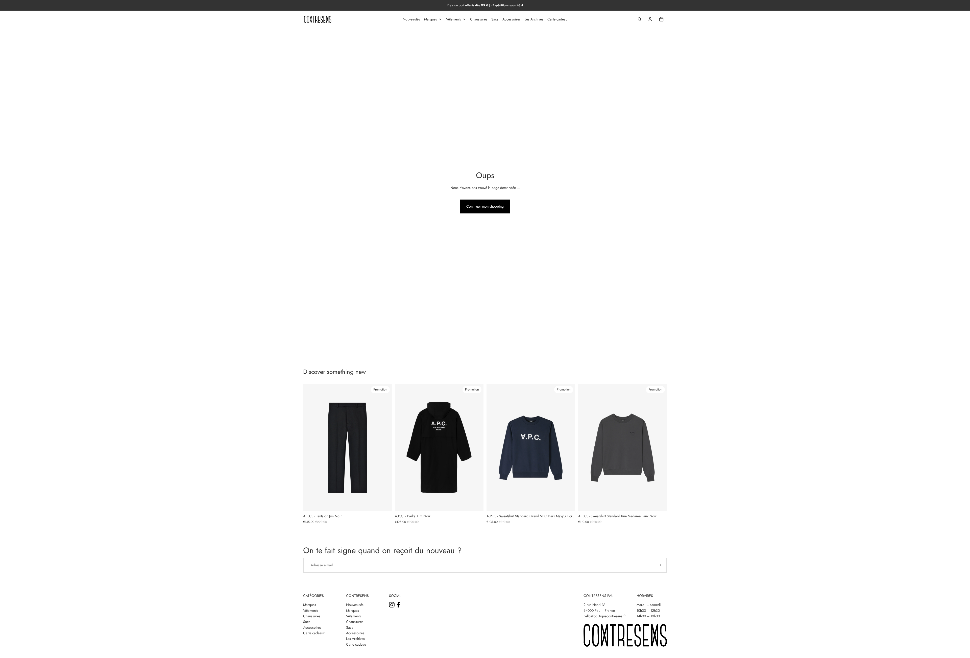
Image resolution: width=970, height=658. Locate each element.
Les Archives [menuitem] (534, 19)
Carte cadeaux (314, 633)
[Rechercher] (639, 19)
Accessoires (312, 627)
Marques (309, 604)
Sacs (306, 621)
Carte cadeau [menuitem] (557, 19)
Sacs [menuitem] (494, 19)
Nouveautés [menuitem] (411, 19)
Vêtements (310, 610)
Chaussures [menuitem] (478, 19)
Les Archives (355, 638)
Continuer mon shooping (485, 206)
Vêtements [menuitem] (453, 19)
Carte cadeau (356, 644)
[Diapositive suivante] (384, 447)
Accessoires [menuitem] (511, 19)
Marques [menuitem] (430, 19)
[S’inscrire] (659, 565)
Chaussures (311, 616)
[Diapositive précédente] (310, 447)
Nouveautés (354, 604)
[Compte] (650, 19)
